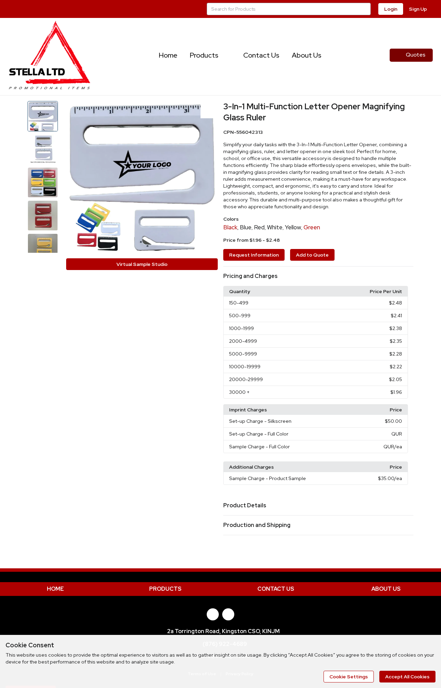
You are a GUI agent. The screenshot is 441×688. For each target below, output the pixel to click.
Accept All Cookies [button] (407, 677)
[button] (318, 276)
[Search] (364, 9)
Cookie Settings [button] (348, 677)
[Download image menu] (209, 110)
